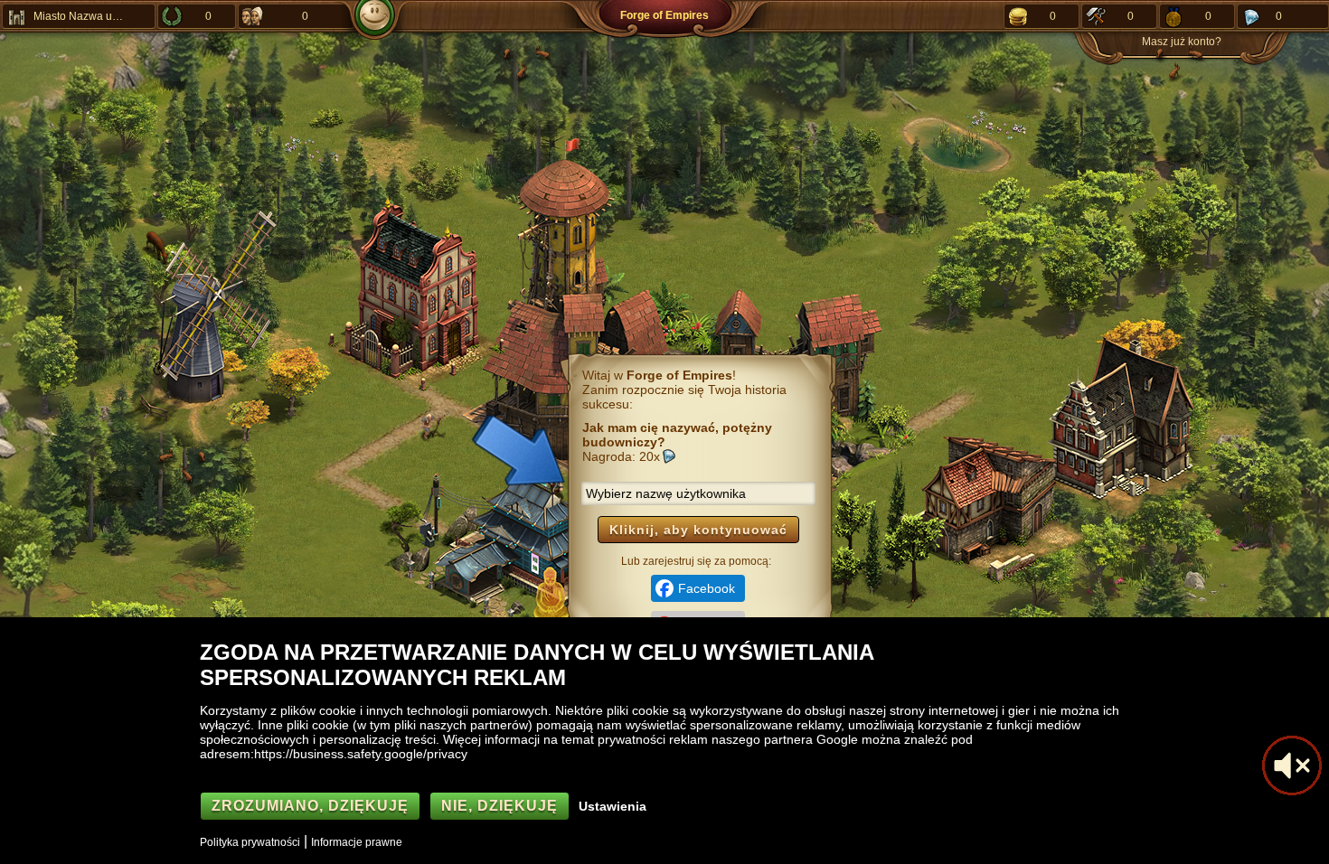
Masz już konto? (1181, 41)
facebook (706, 588)
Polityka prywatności (250, 842)
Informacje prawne (356, 842)
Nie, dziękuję (499, 805)
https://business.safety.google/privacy (360, 754)
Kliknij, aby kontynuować (698, 529)
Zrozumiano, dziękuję (310, 805)
